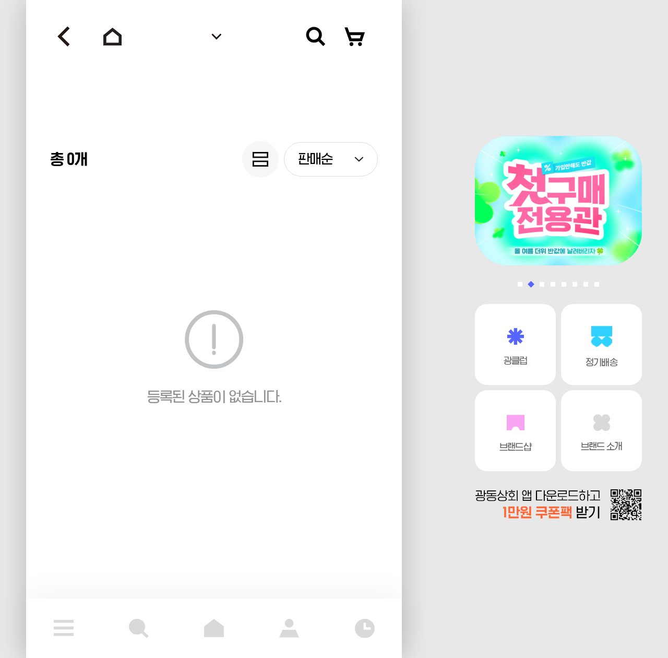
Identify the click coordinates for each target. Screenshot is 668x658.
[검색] (316, 36)
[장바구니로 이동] (354, 36)
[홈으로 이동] (112, 36)
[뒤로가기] (63, 36)
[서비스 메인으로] (214, 628)
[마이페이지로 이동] (289, 628)
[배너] (558, 200)
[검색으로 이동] (138, 628)
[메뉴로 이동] (63, 628)
